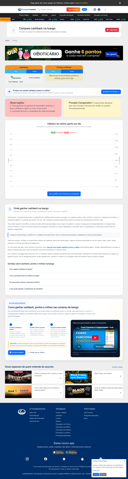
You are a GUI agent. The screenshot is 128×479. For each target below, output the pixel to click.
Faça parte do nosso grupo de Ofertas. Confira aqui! (52, 3)
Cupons (53, 15)
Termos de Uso (34, 421)
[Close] (125, 461)
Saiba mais (96, 470)
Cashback (35, 15)
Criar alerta (113, 30)
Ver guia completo (18, 352)
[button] (85, 10)
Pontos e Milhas (24, 15)
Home (7, 40)
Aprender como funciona (110, 92)
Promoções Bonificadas (67, 15)
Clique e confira (81, 3)
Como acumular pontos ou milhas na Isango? (24, 276)
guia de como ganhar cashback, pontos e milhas (63, 247)
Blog (85, 418)
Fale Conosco (88, 413)
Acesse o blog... (117, 367)
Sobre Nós (33, 413)
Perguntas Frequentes (91, 415)
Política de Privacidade (37, 418)
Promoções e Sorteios (63, 433)
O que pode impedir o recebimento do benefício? (26, 289)
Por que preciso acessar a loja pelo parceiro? (24, 282)
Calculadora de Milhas (83, 15)
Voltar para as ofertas (37, 352)
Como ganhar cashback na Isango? (20, 269)
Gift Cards (45, 15)
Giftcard (58, 421)
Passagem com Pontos (101, 15)
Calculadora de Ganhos (63, 430)
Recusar (103, 474)
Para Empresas (34, 415)
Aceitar (96, 474)
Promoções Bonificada (63, 436)
